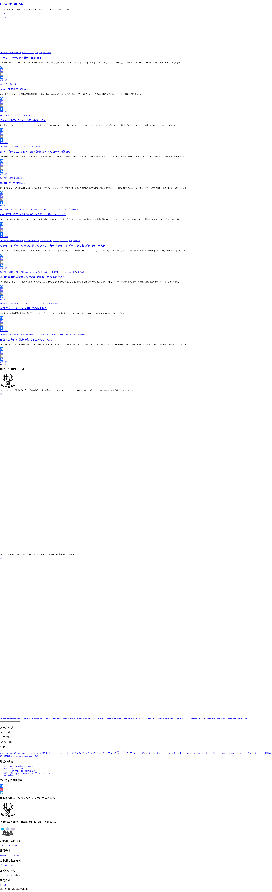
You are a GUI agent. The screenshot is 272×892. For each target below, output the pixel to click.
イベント (60, 753)
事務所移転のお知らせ (13, 183)
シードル (177, 753)
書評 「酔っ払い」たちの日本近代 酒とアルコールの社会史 (35, 151)
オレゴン (100, 753)
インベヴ (85, 753)
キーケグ (108, 752)
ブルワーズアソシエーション (221, 753)
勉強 (267, 753)
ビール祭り (198, 753)
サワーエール (168, 753)
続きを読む (4, 80)
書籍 (18, 756)
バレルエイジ (191, 753)
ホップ (237, 753)
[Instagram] (136, 789)
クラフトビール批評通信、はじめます (22, 57)
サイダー (161, 753)
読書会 (31, 756)
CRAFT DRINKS (13, 4)
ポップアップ (244, 753)
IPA (43, 753)
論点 (49, 53)
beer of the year (4, 753)
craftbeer (16, 753)
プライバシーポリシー (8, 846)
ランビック (252, 753)
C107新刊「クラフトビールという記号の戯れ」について (33, 214)
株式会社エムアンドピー (9, 855)
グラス (138, 753)
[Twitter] (136, 792)
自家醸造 (25, 756)
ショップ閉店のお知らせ (14, 89)
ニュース (25, 147)
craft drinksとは (15, 53)
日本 (40, 53)
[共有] (136, 77)
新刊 (12, 756)
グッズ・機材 (32, 209)
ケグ (142, 753)
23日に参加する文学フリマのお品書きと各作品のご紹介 (32, 277)
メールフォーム (6, 875)
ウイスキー (93, 753)
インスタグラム (73, 753)
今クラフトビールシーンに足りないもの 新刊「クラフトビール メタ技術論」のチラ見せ (52, 245)
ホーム (6, 17)
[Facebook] (136, 67)
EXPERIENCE (24, 753)
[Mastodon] (136, 70)
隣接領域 (74, 209)
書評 (45, 53)
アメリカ (54, 753)
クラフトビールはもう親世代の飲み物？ (23, 308)
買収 (36, 756)
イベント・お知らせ (18, 209)
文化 (36, 53)
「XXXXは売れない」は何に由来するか (23, 120)
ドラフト (184, 753)
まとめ (48, 753)
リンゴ (259, 753)
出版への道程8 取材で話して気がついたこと (26, 339)
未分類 (13, 84)
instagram (37, 753)
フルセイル (207, 753)
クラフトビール (28, 53)
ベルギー (233, 753)
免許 (262, 753)
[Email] (136, 74)
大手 (4, 756)
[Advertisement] (136, 35)
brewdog (10, 753)
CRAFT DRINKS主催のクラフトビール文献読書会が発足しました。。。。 (124, 718)
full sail (31, 753)
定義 (8, 756)
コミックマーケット (151, 753)
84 (5, 364)
